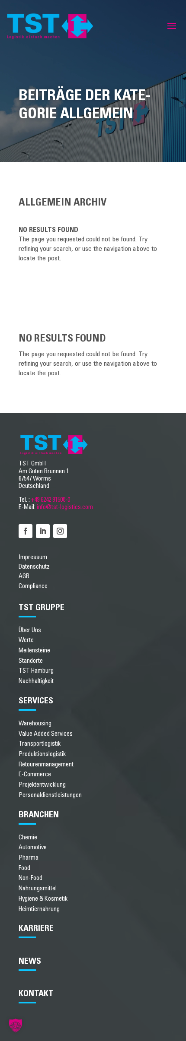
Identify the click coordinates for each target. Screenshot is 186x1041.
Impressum (33, 557)
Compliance (33, 586)
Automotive (33, 847)
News (30, 961)
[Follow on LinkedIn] (43, 531)
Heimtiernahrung (39, 909)
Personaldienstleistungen (50, 795)
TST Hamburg (36, 671)
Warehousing (35, 723)
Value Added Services (46, 734)
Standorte (31, 661)
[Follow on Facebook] (25, 531)
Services (36, 700)
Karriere (36, 928)
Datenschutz (34, 567)
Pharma (28, 857)
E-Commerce (35, 774)
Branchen (39, 814)
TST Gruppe (41, 607)
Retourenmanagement (46, 764)
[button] (15, 1025)
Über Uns (30, 630)
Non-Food (30, 878)
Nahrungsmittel (38, 888)
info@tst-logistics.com (65, 507)
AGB (24, 576)
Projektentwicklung (42, 785)
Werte (26, 640)
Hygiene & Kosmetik (43, 898)
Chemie (28, 837)
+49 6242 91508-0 (50, 500)
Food (24, 868)
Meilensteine (34, 650)
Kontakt (36, 993)
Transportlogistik (40, 743)
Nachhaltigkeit (36, 681)
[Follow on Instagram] (60, 531)
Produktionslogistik (42, 754)
